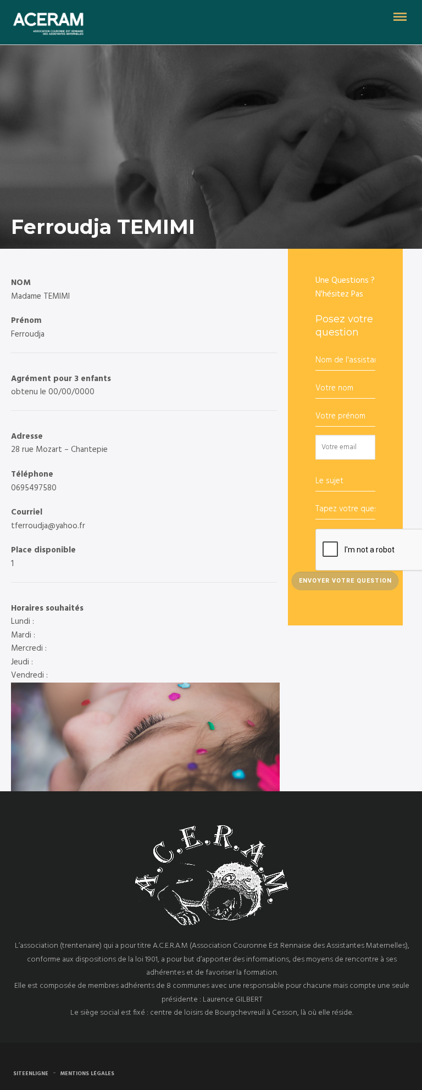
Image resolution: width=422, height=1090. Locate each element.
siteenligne (30, 1073)
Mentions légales (87, 1073)
